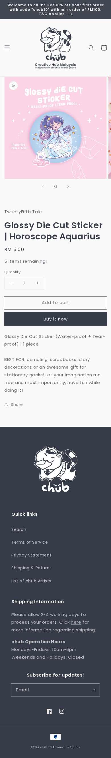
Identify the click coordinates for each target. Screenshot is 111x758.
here (76, 622)
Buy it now (56, 319)
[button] (7, 48)
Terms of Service (29, 542)
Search (18, 529)
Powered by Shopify (66, 747)
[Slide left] (43, 186)
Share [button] (17, 404)
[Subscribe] (93, 690)
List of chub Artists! (32, 581)
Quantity (12, 272)
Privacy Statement (31, 555)
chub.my (46, 747)
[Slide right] (68, 186)
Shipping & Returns (31, 568)
